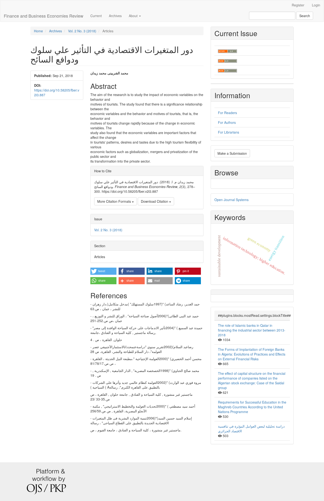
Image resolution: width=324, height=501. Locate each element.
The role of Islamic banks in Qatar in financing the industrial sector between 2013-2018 (251, 330)
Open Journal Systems (231, 199)
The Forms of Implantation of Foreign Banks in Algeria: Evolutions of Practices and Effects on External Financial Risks (251, 354)
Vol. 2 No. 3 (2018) (82, 31)
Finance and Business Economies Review (43, 16)
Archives (115, 15)
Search (304, 15)
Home (38, 31)
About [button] (134, 15)
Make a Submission (232, 153)
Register (298, 5)
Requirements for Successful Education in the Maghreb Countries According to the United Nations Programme (252, 407)
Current (96, 15)
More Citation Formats (114, 201)
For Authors (227, 122)
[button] (103, 271)
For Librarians (228, 132)
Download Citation (155, 201)
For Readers (227, 112)
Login (316, 5)
